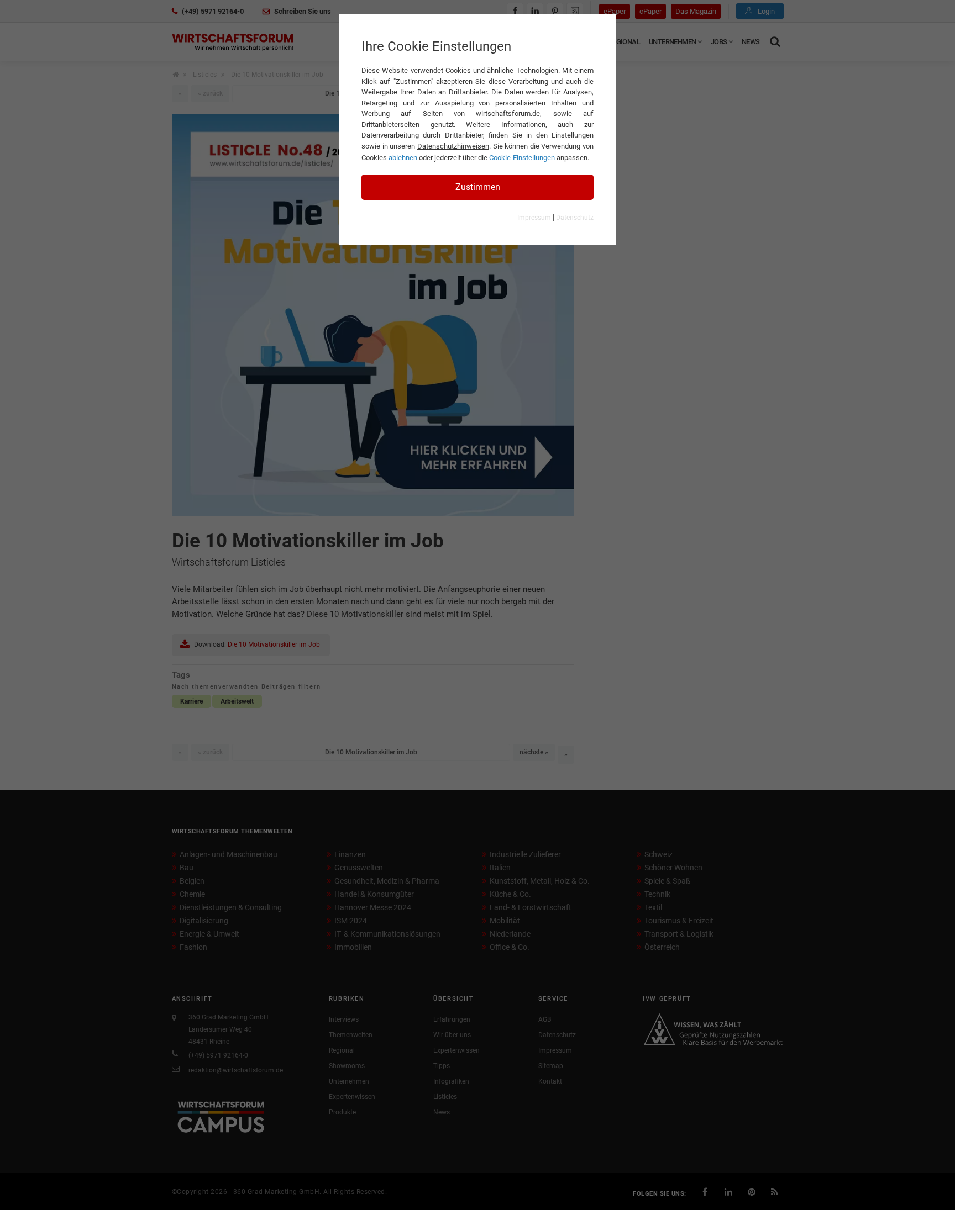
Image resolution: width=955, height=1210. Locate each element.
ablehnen (403, 158)
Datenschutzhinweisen (453, 146)
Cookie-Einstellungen (522, 158)
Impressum (534, 217)
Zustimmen (477, 187)
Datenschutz (575, 217)
